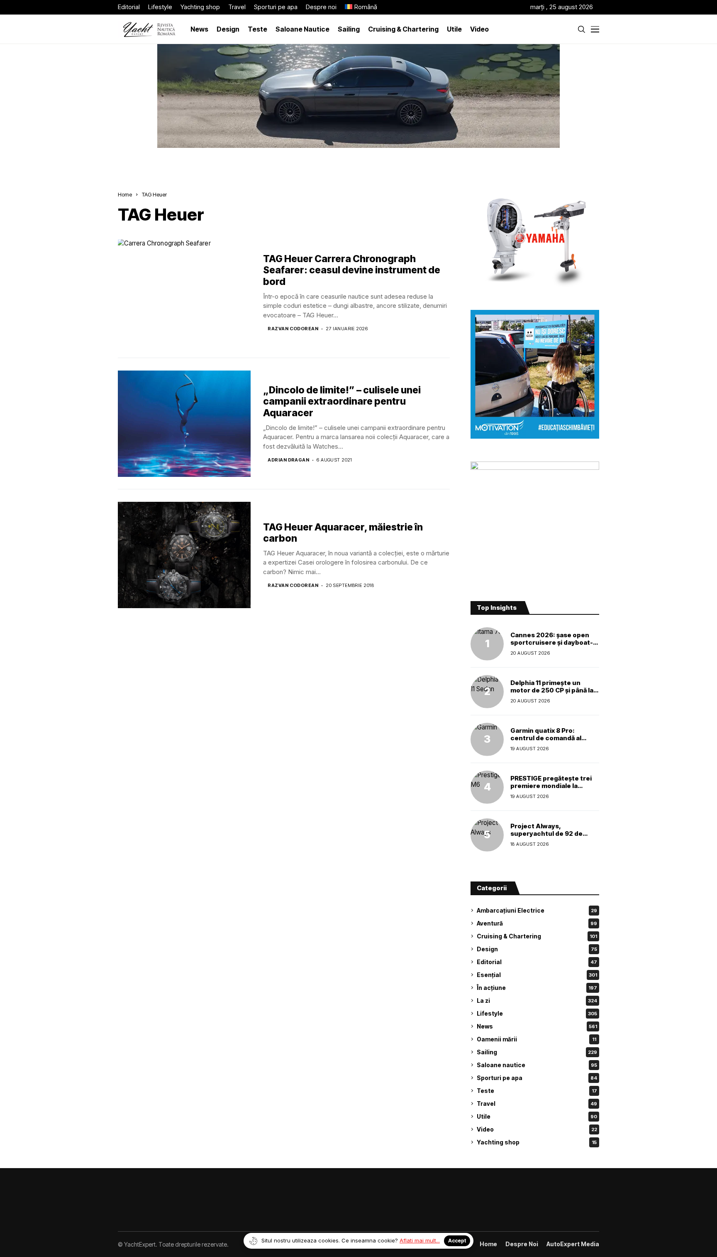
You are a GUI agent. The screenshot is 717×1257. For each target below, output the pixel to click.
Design (537, 949)
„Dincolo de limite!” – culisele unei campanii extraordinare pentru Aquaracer (342, 401)
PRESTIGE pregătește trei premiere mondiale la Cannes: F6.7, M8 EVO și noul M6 (551, 789)
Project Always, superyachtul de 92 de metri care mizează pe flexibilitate (546, 837)
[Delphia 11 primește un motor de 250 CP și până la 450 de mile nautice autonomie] (487, 691)
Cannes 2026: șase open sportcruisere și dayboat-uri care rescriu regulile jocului (551, 646)
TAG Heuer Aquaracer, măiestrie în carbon (343, 533)
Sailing (537, 1052)
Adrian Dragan (288, 460)
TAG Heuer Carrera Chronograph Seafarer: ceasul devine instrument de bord (351, 270)
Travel (537, 1103)
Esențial (537, 974)
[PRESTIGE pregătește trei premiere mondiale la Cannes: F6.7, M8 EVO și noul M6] (487, 787)
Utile (537, 1116)
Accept (457, 1240)
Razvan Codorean (293, 328)
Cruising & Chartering (537, 936)
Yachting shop (537, 1142)
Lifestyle (537, 1013)
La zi (537, 1000)
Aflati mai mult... (420, 1240)
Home (125, 194)
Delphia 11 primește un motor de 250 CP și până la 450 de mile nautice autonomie (551, 694)
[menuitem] (361, 7)
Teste (537, 1090)
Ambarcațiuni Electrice (537, 910)
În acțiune (537, 987)
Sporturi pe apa (537, 1077)
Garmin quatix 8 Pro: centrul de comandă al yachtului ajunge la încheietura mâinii (545, 742)
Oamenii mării (536, 1039)
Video (537, 1129)
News (537, 1026)
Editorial (537, 961)
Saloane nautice (537, 1064)
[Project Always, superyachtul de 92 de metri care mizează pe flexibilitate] (487, 835)
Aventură (537, 923)
